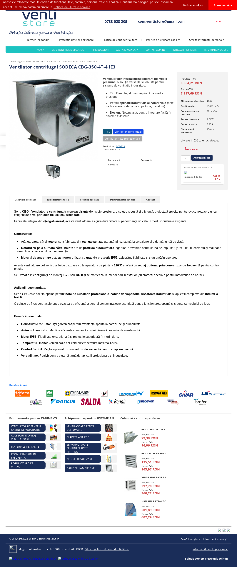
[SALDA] (91, 401)
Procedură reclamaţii (216, 539)
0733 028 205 (116, 21)
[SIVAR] (186, 393)
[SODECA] (22, 393)
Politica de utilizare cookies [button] (72, 7)
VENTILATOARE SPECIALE (38, 61)
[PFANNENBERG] (131, 393)
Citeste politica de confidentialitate (107, 549)
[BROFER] (200, 401)
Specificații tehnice (58, 199)
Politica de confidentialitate (120, 40)
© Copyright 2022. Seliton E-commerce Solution (34, 538)
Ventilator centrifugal (128, 131)
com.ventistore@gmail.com (161, 21)
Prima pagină (17, 61)
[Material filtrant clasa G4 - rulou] (131, 509)
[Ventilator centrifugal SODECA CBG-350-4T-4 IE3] (53, 160)
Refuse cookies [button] (193, 5)
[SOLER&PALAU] (104, 393)
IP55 (107, 131)
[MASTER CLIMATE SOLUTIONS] (159, 393)
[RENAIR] (118, 401)
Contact (150, 199)
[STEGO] (36, 401)
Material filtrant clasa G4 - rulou (154, 501)
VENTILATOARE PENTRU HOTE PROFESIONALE (74, 61)
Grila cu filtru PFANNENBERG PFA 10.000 (154, 429)
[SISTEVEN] (145, 401)
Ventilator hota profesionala (122, 138)
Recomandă (114, 160)
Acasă (184, 539)
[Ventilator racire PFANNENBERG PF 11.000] (131, 485)
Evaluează (146, 160)
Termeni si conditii (38, 40)
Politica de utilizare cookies (163, 40)
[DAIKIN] (63, 402)
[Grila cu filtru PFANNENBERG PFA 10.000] (131, 437)
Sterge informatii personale (206, 40)
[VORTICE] (50, 393)
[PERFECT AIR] (172, 401)
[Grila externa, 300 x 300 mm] (131, 461)
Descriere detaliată (25, 199)
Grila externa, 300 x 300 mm (154, 453)
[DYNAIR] (77, 393)
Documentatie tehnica (122, 199)
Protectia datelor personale (76, 40)
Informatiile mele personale (210, 549)
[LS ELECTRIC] (214, 393)
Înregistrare (196, 539)
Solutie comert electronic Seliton (206, 558)
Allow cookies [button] (223, 5)
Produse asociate (89, 199)
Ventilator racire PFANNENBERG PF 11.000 (154, 477)
